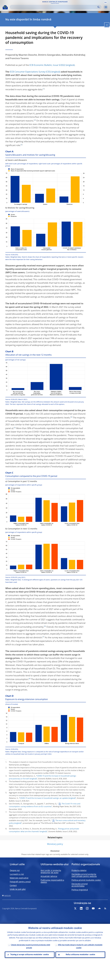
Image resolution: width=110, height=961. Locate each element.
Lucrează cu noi (17, 874)
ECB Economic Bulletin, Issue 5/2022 (47, 65)
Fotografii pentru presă (20, 882)
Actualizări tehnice (49, 876)
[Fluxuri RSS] (105, 908)
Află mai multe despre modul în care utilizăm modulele (80, 946)
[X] (75, 908)
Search (98, 7)
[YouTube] (93, 908)
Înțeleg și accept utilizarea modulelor (30, 955)
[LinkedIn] (81, 908)
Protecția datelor (79, 871)
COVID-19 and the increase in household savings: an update (44, 798)
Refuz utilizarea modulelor (80, 955)
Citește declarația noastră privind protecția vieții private (30, 946)
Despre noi (15, 871)
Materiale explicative (19, 878)
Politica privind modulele (86, 880)
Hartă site (7, 895)
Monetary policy (55, 844)
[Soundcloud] (99, 908)
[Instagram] (87, 908)
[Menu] (105, 7)
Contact (13, 886)
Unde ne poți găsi (18, 889)
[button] (105, 2)
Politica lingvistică (80, 890)
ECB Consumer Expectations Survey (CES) (30, 72)
